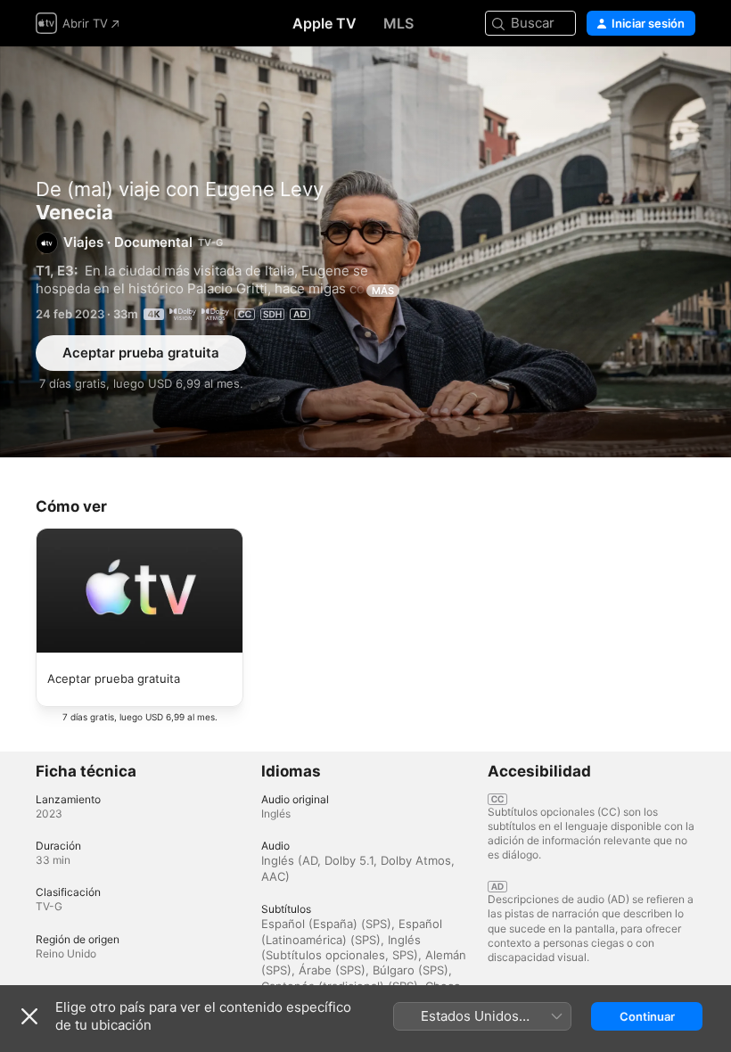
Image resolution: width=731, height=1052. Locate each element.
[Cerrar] (29, 1016)
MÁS (383, 290)
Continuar (647, 1016)
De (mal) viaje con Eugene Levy (180, 189)
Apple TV (324, 23)
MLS (398, 23)
